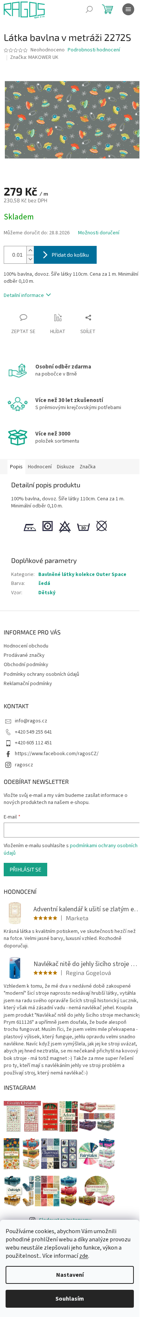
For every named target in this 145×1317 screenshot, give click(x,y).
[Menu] (128, 9)
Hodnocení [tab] (40, 467)
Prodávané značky (24, 655)
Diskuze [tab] (65, 467)
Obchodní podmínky (26, 664)
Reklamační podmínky (28, 683)
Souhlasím (69, 1299)
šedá (44, 583)
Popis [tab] (16, 467)
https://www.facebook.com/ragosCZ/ (57, 753)
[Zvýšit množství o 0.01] (30, 250)
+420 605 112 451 (33, 743)
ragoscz (24, 765)
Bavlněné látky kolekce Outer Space (82, 574)
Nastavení (70, 1275)
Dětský (46, 592)
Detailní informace (24, 295)
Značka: (34, 57)
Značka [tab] (88, 467)
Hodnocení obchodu (26, 646)
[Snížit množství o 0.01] (30, 259)
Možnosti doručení (98, 233)
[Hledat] (89, 9)
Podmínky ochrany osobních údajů (41, 674)
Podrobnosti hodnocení (94, 50)
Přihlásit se (25, 869)
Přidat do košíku (70, 254)
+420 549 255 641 (33, 732)
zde (83, 1256)
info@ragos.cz (31, 721)
